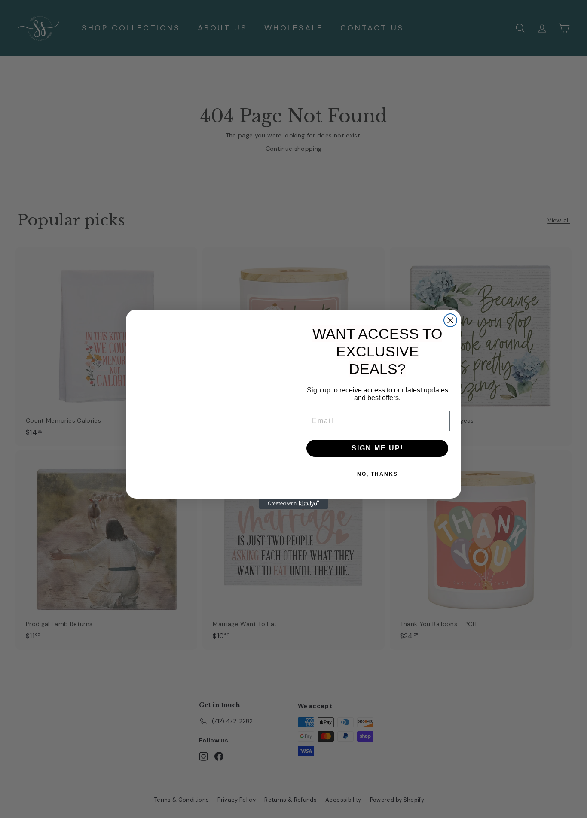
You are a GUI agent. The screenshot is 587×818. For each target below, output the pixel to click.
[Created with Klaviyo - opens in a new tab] (293, 504)
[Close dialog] (450, 320)
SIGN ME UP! (378, 448)
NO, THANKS (377, 474)
